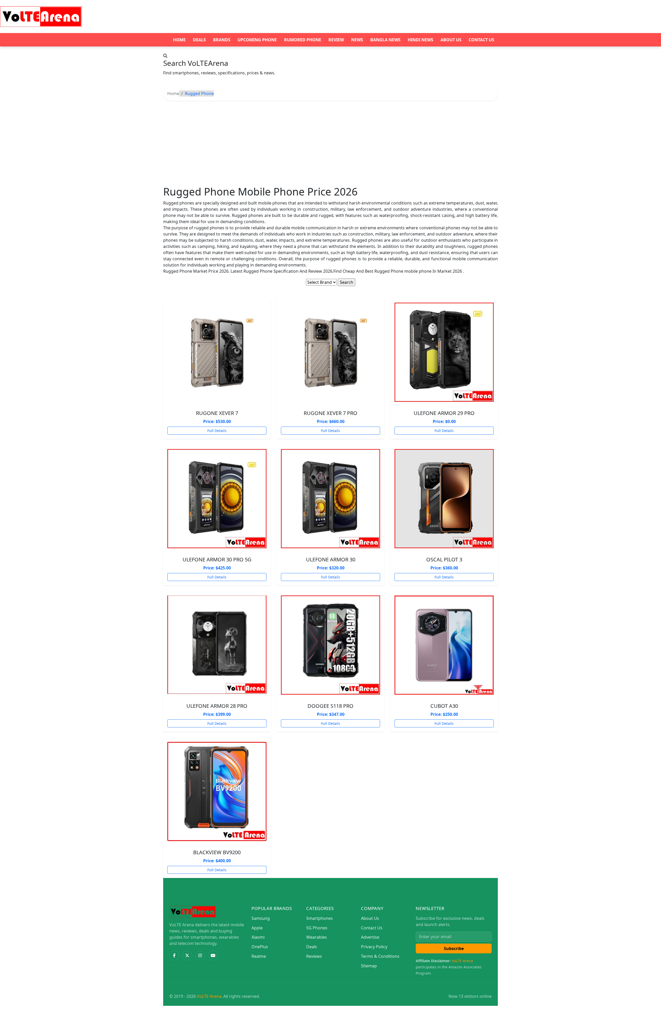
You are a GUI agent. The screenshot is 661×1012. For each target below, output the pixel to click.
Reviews (314, 956)
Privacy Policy (374, 947)
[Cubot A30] (444, 645)
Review (336, 40)
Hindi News (420, 40)
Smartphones (319, 918)
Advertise (370, 937)
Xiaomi (258, 937)
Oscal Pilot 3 (444, 559)
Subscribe (454, 948)
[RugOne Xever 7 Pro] (330, 352)
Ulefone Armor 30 (330, 559)
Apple (257, 928)
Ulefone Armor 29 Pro (444, 413)
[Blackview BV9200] (217, 791)
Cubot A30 (444, 705)
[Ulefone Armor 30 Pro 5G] (217, 498)
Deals (199, 40)
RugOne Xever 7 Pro (330, 413)
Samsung (260, 918)
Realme (258, 956)
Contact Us (481, 40)
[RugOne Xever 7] (217, 352)
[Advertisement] (330, 143)
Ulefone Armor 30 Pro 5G (217, 559)
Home (179, 40)
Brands (221, 40)
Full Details (216, 430)
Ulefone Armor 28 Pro (216, 705)
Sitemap (369, 966)
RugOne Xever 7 (217, 413)
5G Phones (316, 928)
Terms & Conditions (380, 956)
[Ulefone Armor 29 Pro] (444, 352)
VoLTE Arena (462, 960)
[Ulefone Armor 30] (330, 498)
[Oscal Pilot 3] (444, 498)
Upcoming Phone (257, 40)
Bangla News (385, 40)
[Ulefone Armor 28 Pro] (217, 645)
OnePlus (259, 947)
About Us (450, 40)
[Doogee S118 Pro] (330, 645)
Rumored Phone (302, 40)
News (357, 40)
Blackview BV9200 (217, 852)
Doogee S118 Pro (330, 705)
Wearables (316, 937)
